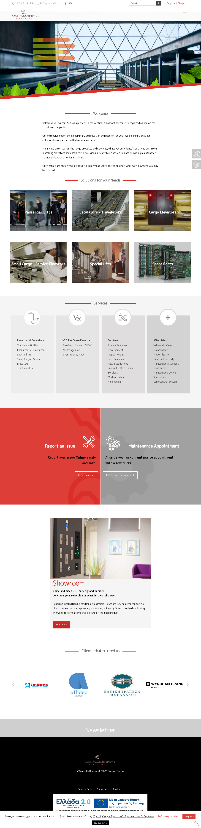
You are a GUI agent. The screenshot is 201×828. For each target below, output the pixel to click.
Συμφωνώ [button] (189, 816)
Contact (117, 789)
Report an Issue (86, 475)
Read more (61, 624)
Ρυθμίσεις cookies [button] (168, 816)
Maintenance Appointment (120, 475)
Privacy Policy (86, 789)
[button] (185, 14)
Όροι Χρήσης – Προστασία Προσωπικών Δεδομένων (123, 816)
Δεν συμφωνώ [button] (100, 822)
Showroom (102, 789)
